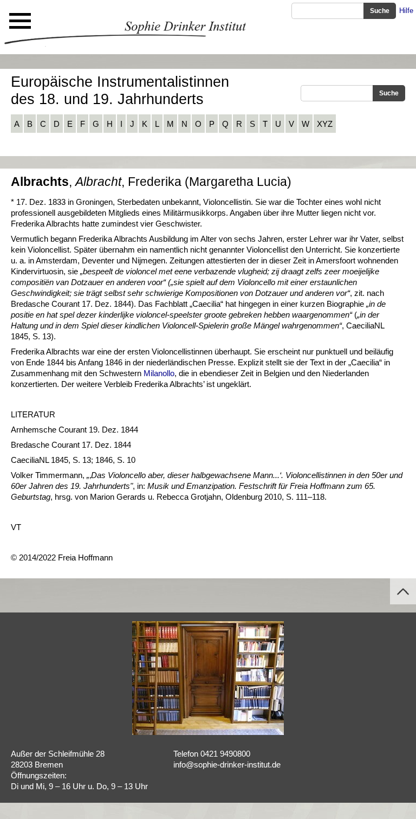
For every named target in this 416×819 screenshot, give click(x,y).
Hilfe (406, 11)
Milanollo (159, 373)
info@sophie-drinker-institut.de (227, 764)
